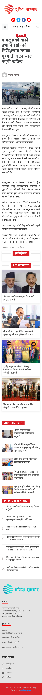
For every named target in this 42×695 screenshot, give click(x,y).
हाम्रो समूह (6, 624)
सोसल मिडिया (8, 657)
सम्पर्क (4, 601)
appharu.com (25, 690)
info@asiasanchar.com (11, 613)
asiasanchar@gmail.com (12, 616)
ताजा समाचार (13, 423)
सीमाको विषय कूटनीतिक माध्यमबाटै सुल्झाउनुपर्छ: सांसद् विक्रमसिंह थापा (18, 333)
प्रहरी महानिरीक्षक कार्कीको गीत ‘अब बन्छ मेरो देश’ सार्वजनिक (23, 569)
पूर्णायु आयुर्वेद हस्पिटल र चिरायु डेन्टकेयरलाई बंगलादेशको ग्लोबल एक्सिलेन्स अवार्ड (17, 369)
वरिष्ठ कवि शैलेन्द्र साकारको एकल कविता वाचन (25, 460)
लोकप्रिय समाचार (16, 501)
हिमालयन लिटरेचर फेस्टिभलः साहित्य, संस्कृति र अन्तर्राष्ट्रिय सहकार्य (19, 406)
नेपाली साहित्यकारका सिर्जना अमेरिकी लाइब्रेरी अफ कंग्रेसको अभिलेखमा (26, 475)
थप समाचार (21, 265)
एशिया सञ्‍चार (13, 75)
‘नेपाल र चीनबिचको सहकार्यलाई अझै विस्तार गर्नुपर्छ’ (18, 298)
